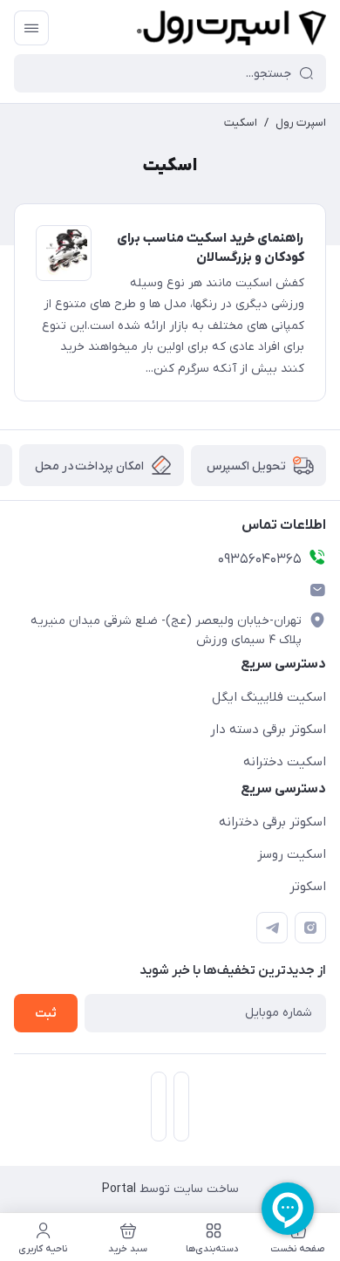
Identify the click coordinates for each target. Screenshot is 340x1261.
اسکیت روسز (291, 854)
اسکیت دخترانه (284, 762)
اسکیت (240, 122)
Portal (119, 1189)
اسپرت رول (300, 122)
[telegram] (272, 927)
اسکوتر (307, 886)
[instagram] (310, 927)
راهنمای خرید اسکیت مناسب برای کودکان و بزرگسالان (210, 248)
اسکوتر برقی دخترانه (272, 822)
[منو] (31, 27)
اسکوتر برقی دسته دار (268, 729)
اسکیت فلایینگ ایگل (269, 697)
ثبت (46, 1013)
